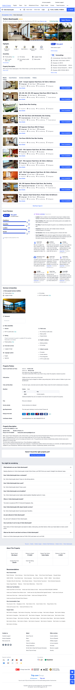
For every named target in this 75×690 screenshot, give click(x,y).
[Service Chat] (72, 682)
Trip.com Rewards (54, 638)
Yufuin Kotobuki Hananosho (54, 581)
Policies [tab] (35, 77)
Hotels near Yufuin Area (12, 595)
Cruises (52, 5)
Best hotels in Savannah (34, 621)
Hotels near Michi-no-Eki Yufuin (14, 589)
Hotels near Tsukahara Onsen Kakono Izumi (16, 592)
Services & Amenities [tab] (24, 77)
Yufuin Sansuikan (28, 578)
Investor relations (54, 636)
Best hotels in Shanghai (12, 612)
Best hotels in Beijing (60, 612)
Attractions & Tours (34, 5)
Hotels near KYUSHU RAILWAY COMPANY (48, 589)
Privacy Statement (30, 645)
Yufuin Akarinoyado (10, 19)
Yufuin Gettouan (19, 575)
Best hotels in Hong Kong (24, 612)
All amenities (6, 62)
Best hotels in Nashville (59, 618)
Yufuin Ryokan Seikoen (27, 581)
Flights (15, 5)
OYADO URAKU (48, 578)
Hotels (31, 544)
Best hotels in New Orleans (47, 618)
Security (52, 650)
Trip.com (27, 544)
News (27, 638)
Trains (20, 5)
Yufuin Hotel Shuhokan (29, 575)
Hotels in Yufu (59, 544)
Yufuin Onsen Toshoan (38, 578)
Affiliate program (54, 640)
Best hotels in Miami (34, 618)
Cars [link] (25, 5)
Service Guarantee (6, 638)
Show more (5, 70)
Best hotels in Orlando (23, 621)
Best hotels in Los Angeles (59, 621)
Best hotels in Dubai (59, 615)
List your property (54, 643)
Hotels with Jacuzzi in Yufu (13, 606)
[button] (52, 2)
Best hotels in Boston (11, 621)
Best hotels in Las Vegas (36, 612)
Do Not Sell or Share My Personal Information (36, 648)
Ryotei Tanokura (10, 575)
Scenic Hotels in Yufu (41, 604)
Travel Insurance (60, 5)
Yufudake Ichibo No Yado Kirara (14, 581)
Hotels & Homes (6, 5)
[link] (46, 2)
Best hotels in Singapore (34, 615)
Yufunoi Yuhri (39, 584)
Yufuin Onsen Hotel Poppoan (45, 575)
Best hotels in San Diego (23, 618)
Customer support (6, 636)
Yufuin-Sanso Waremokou (29, 584)
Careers (27, 640)
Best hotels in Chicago (12, 618)
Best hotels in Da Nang (12, 624)
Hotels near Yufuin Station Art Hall (30, 589)
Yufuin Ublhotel (56, 578)
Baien (36, 575)
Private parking (8, 293)
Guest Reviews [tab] (13, 77)
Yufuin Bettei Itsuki (18, 578)
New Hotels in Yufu (30, 604)
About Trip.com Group (31, 650)
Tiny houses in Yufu (11, 604)
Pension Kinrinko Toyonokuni (40, 581)
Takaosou (20, 584)
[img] (16, 32)
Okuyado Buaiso (57, 575)
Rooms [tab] (5, 77)
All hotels (52, 645)
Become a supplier (54, 648)
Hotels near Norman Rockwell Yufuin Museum (17, 598)
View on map (54, 72)
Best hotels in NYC (23, 615)
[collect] (72, 672)
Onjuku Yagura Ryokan (12, 584)
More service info (6, 640)
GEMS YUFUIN (10, 578)
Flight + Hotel (44, 5)
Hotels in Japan (38, 544)
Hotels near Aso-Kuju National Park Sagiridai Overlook (39, 592)
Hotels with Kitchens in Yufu (26, 606)
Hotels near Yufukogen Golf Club (39, 595)
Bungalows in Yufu (21, 604)
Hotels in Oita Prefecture (48, 544)
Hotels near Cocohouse (58, 592)
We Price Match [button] (54, 21)
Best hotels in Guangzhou (12, 615)
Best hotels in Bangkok (49, 612)
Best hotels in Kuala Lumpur (47, 615)
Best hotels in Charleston (46, 621)
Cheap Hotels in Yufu (51, 604)
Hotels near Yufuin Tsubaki (25, 595)
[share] (72, 677)
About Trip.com (29, 636)
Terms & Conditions (30, 643)
